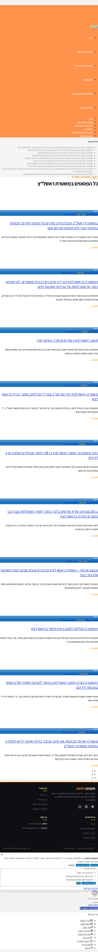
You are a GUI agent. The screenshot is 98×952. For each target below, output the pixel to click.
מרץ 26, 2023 (93, 561)
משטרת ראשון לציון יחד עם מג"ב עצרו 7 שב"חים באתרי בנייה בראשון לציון (50, 396)
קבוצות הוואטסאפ (40, 809)
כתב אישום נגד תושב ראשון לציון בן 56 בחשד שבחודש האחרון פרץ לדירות (51, 455)
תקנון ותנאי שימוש (88, 828)
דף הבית (43, 795)
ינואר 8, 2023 (93, 674)
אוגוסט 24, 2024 (92, 214)
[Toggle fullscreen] (92, 898)
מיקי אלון (67, 214)
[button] (89, 908)
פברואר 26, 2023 (91, 620)
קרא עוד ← (93, 247)
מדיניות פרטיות (89, 833)
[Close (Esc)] (97, 898)
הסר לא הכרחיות (83, 865)
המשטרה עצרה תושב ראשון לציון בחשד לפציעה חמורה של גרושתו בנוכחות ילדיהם (52, 685)
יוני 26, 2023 (93, 331)
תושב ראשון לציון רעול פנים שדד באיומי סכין (67, 340)
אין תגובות (73, 273)
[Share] (94, 898)
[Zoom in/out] (89, 898)
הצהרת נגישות (89, 838)
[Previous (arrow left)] (97, 902)
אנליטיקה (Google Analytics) (79, 876)
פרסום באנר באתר (40, 804)
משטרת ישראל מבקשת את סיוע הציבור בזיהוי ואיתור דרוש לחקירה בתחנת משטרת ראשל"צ (51, 743)
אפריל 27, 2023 (92, 444)
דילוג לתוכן (93, 904)
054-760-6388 (35, 824)
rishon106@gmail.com (31, 828)
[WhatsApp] (79, 806)
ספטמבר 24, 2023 (91, 273)
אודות (93, 824)
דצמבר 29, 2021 (91, 732)
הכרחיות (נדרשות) (85, 872)
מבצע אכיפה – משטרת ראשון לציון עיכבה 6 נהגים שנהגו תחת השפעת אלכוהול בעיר (49, 572)
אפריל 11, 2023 (92, 502)
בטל (78, 883)
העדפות (72, 865)
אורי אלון (69, 331)
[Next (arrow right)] (94, 902)
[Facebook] (92, 806)
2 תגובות (76, 214)
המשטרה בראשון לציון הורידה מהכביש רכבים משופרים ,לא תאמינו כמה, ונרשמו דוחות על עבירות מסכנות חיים (52, 284)
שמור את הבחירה (88, 883)
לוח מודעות (42, 800)
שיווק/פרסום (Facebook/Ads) (79, 879)
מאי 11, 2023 (93, 385)
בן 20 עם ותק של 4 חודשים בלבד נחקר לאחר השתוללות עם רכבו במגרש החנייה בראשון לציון (53, 514)
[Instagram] (86, 806)
